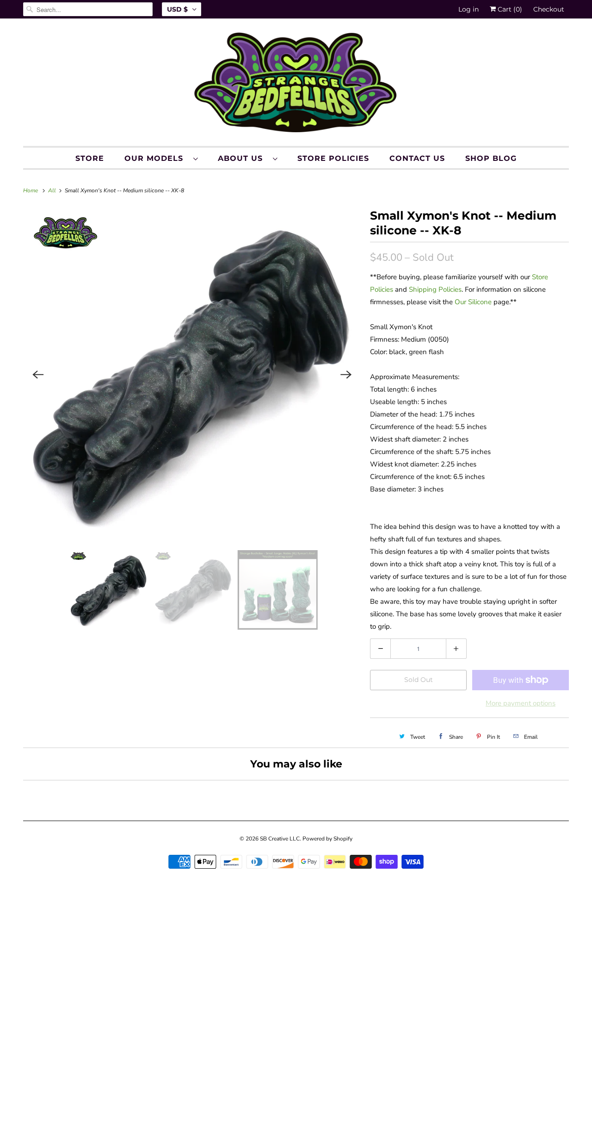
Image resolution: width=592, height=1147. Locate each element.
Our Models (156, 158)
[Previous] (38, 374)
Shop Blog (491, 158)
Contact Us (417, 158)
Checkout (548, 9)
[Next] (346, 374)
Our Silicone (473, 302)
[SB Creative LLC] (296, 84)
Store (89, 158)
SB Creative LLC (280, 838)
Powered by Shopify (327, 838)
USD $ (177, 9)
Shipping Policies (435, 289)
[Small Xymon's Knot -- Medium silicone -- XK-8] (191, 374)
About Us (243, 158)
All (52, 190)
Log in (468, 9)
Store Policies (333, 158)
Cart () (509, 9)
